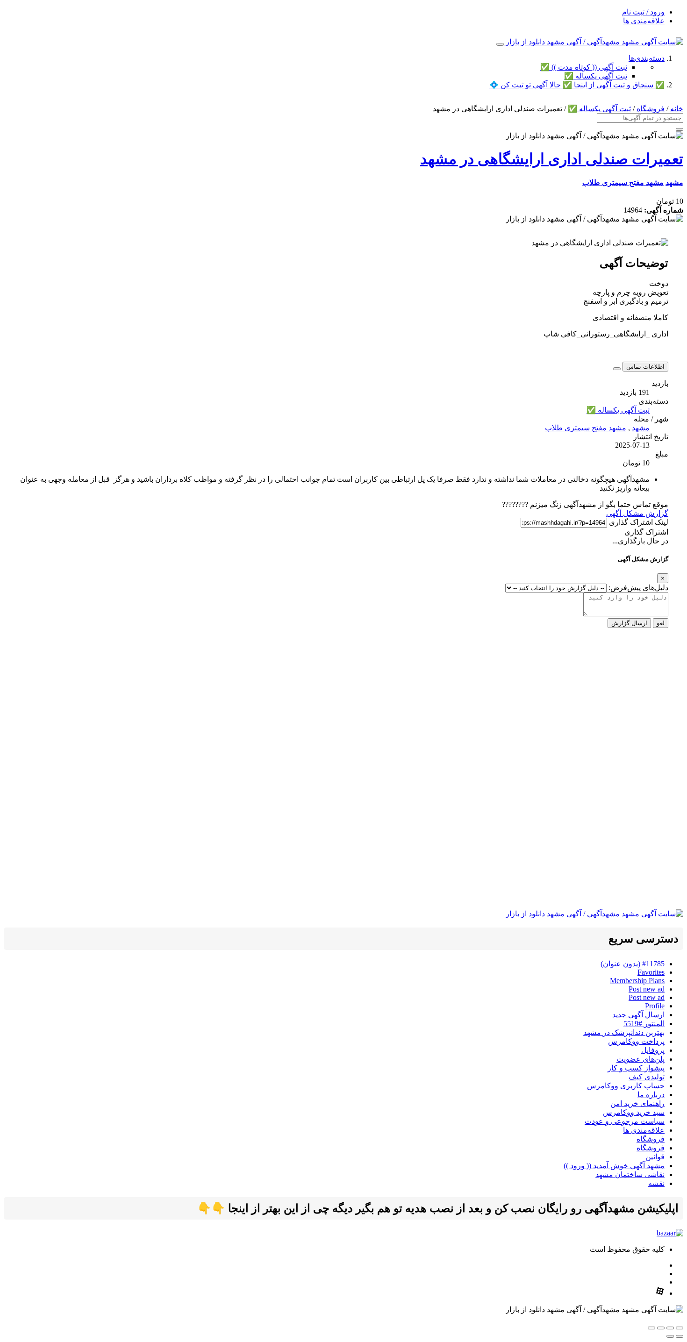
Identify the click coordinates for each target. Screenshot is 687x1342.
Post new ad (647, 989)
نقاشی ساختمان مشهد (630, 1174)
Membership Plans (637, 981)
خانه (676, 109)
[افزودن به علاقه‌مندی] (617, 368)
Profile (655, 1006)
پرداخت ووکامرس (636, 1041)
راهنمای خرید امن (637, 1103)
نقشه (656, 1183)
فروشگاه (651, 109)
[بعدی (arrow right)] (670, 1336)
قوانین (655, 1157)
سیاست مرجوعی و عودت (625, 1121)
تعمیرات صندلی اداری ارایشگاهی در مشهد (551, 158)
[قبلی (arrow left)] (679, 1336)
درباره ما (651, 1095)
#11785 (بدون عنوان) (633, 964)
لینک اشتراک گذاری (638, 522)
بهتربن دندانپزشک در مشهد (624, 1032)
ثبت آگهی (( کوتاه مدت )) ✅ (583, 67)
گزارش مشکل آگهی (637, 513)
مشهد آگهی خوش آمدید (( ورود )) (614, 1166)
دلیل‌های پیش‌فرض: (638, 588)
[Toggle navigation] (500, 44)
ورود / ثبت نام (643, 12)
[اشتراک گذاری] (661, 1328)
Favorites (651, 972)
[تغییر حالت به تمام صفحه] (670, 1328)
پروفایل (653, 1050)
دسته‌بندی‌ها (647, 58)
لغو (661, 623)
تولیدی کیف (647, 1077)
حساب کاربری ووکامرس (626, 1086)
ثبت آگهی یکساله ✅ (595, 76)
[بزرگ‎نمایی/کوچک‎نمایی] (679, 1328)
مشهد (674, 182)
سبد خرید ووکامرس (634, 1112)
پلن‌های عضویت (640, 1059)
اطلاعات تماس (645, 366)
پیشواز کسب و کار (636, 1068)
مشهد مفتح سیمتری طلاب (623, 182)
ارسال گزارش (629, 623)
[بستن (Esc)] (651, 1328)
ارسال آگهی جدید (638, 1015)
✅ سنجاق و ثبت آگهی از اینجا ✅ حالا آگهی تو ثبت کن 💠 (577, 85)
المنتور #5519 (644, 1024)
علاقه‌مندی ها (644, 21)
